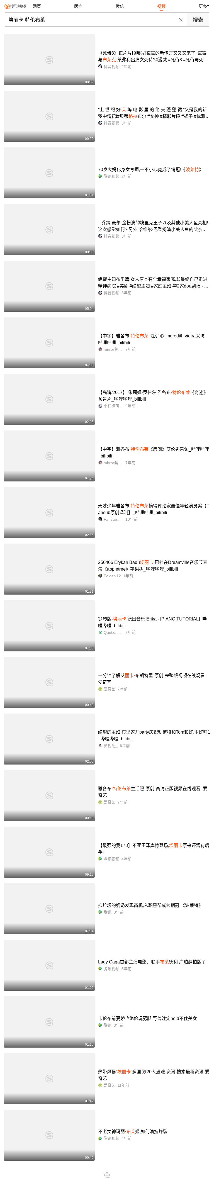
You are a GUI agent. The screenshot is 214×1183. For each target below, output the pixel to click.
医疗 (78, 6)
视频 (161, 6)
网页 (37, 6)
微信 (120, 6)
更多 (203, 6)
